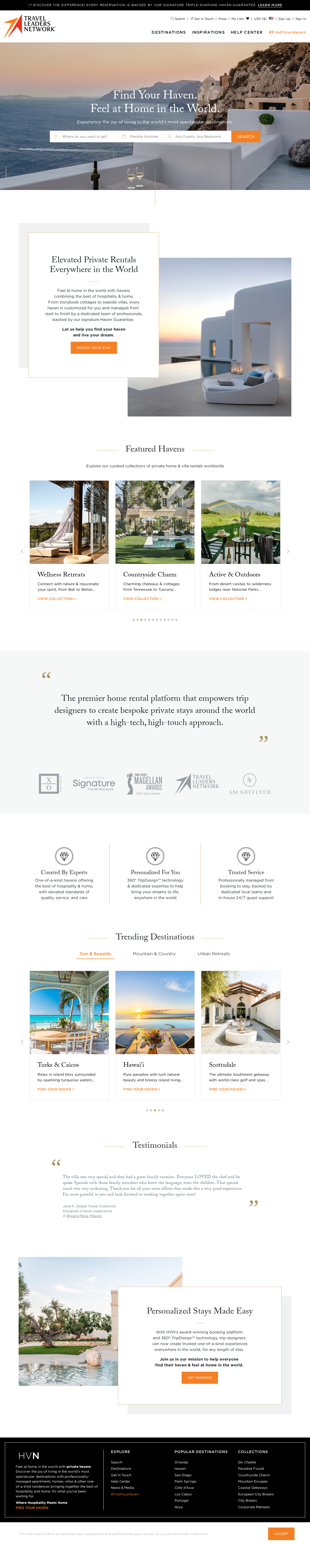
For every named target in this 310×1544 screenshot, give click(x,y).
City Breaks (247, 1500)
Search (179, 19)
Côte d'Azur (184, 1487)
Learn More (270, 5)
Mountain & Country (154, 953)
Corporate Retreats (254, 1507)
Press (222, 19)
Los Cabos (183, 1494)
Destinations (169, 32)
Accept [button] (281, 1534)
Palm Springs (185, 1481)
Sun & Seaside (95, 953)
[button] (133, 620)
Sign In (300, 19)
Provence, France (81, 1216)
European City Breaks (256, 1494)
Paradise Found (251, 1468)
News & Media (122, 1487)
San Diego (183, 1475)
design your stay (94, 348)
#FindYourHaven (287, 32)
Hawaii (180, 1468)
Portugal (182, 1500)
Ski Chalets (247, 1462)
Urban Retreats (214, 953)
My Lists (238, 19)
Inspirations (208, 32)
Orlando (181, 1462)
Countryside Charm (254, 1475)
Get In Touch (203, 19)
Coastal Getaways (253, 1487)
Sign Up (284, 19)
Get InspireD (200, 1378)
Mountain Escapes (253, 1481)
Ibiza (179, 1507)
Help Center (247, 32)
